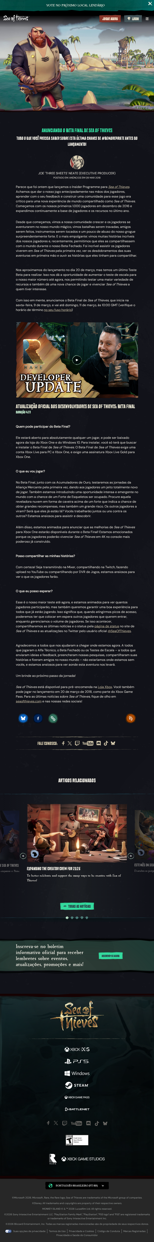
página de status (106, 626)
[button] (77, 1185)
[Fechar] (150, 4)
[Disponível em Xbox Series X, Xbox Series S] (77, 1049)
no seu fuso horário (58, 310)
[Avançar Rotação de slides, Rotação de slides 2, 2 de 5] (131, 856)
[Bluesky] (113, 743)
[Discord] (98, 743)
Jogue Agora (110, 19)
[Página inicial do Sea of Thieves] (50, 18)
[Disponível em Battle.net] (77, 1109)
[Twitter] (69, 743)
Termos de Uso (57, 1231)
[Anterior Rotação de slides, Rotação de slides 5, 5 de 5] (23, 856)
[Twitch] (77, 743)
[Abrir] (147, 19)
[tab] (67, 918)
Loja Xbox (105, 687)
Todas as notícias (79, 906)
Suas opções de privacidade (29, 1231)
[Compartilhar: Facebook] (38, 718)
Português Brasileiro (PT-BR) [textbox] (77, 1185)
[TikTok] (106, 743)
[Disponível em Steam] (77, 1085)
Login (135, 19)
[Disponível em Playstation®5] (77, 1061)
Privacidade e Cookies (81, 1231)
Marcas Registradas (134, 1231)
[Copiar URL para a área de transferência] (53, 718)
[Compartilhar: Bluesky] (23, 718)
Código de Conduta (108, 1231)
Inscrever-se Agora (111, 956)
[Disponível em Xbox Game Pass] (77, 1097)
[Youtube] (87, 743)
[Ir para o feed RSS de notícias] (131, 718)
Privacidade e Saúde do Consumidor (77, 1235)
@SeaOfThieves (119, 631)
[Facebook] (63, 743)
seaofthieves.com (29, 701)
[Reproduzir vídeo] (77, 360)
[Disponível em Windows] (77, 1073)
